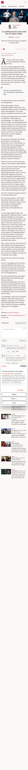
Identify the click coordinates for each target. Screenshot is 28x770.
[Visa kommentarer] (4, 49)
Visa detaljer (20, 390)
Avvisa (14, 402)
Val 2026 (21, 6)
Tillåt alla (14, 394)
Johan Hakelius (8, 53)
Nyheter (3, 6)
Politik (17, 37)
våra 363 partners (10, 373)
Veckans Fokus (12, 6)
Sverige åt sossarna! (13, 312)
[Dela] (1, 49)
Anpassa (13, 398)
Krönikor (11, 37)
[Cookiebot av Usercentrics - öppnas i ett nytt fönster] (20, 366)
